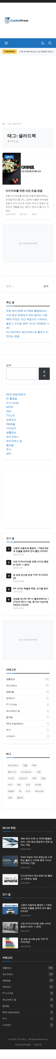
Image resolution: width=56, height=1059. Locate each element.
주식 (8, 449)
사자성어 (11, 428)
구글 (39, 772)
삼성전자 (23, 778)
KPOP (9, 407)
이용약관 (37, 1044)
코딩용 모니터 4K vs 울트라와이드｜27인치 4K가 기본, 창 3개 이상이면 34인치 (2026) (31, 601)
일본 (10, 797)
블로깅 (20, 797)
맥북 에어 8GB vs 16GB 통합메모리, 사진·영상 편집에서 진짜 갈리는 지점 (37, 841)
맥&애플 (10, 424)
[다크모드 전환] (42, 43)
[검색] (50, 43)
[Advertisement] (28, 85)
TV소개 (10, 415)
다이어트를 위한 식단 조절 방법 (24, 190)
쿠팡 (34, 778)
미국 (28, 791)
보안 (28, 784)
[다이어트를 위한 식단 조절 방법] (28, 169)
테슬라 (11, 791)
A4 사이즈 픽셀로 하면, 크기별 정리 (30, 588)
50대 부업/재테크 (16, 394)
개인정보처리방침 (23, 1044)
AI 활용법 (11, 398)
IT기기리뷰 (12, 402)
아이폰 (11, 778)
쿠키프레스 (22, 1039)
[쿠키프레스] (16, 20)
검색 (8, 365)
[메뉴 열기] (6, 43)
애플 (25, 765)
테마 (8, 453)
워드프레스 (12, 436)
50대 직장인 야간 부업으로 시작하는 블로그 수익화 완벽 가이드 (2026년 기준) (27, 323)
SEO (8, 411)
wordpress (26, 772)
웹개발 (10, 445)
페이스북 (39, 791)
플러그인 (12, 772)
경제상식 (11, 419)
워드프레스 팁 (14, 440)
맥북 (34, 765)
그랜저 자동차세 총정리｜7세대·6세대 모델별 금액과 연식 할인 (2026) (36, 908)
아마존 (38, 784)
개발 (43, 778)
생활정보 (9, 157)
